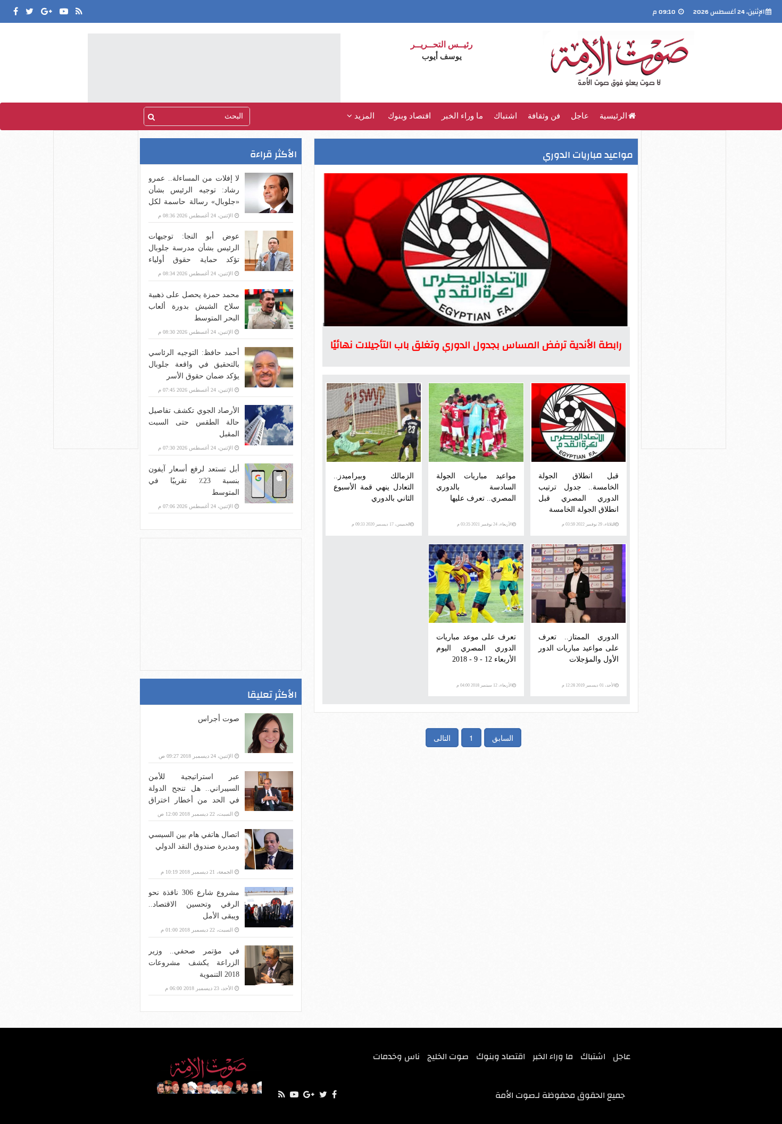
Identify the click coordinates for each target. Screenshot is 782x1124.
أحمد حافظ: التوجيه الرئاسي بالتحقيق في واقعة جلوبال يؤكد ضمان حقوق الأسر (193, 364)
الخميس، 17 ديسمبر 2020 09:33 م (381, 524)
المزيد (363, 116)
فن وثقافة (544, 116)
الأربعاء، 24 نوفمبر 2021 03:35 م (484, 524)
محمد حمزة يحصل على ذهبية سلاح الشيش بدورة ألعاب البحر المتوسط (193, 306)
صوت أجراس (218, 719)
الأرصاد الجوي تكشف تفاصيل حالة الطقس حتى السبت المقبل (193, 422)
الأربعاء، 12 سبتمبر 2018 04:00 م (484, 685)
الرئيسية (613, 116)
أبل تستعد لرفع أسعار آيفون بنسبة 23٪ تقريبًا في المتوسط (193, 480)
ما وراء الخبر (462, 116)
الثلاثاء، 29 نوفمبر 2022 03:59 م (588, 524)
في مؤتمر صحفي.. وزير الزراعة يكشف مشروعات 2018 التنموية (193, 962)
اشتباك (505, 116)
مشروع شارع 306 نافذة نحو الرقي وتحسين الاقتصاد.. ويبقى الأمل (193, 904)
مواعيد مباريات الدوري (588, 155)
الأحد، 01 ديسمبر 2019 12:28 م (588, 685)
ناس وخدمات (396, 1056)
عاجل (580, 116)
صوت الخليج (448, 1056)
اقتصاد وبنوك (409, 116)
